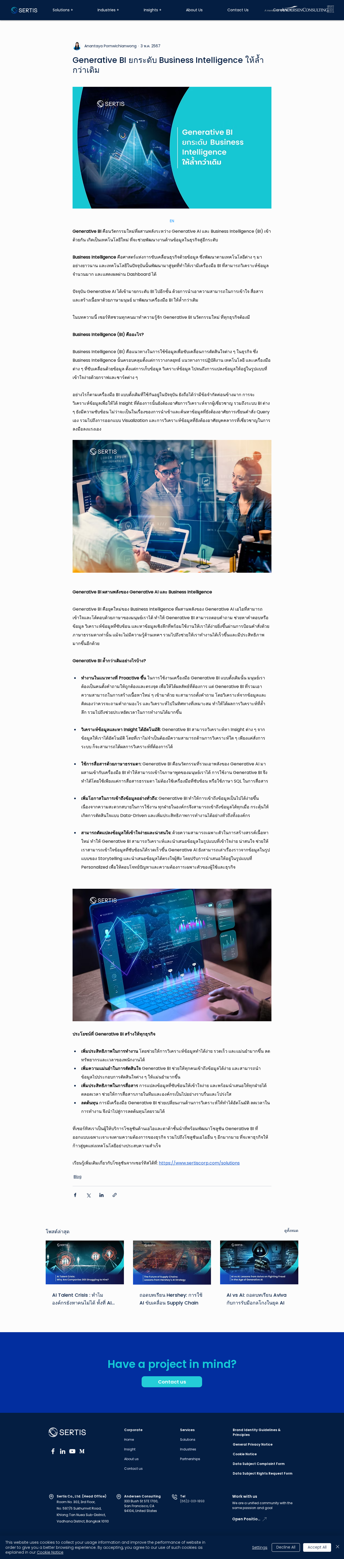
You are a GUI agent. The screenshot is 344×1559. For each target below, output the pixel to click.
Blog (77, 1176)
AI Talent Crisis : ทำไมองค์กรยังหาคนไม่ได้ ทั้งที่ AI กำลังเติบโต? (82, 1299)
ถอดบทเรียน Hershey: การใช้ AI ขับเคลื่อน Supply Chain (170, 1299)
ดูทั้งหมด (291, 1230)
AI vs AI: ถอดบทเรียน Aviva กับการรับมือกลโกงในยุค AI (256, 1299)
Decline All (285, 1547)
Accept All (317, 1547)
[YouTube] (72, 1451)
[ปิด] (337, 1547)
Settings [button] (259, 1547)
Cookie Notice (50, 1552)
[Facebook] (53, 1451)
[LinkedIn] (62, 1451)
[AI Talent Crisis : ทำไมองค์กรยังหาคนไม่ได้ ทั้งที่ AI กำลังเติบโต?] (85, 1262)
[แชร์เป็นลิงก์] (114, 1195)
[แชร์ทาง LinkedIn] (101, 1195)
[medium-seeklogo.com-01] (82, 1451)
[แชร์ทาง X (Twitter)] (88, 1195)
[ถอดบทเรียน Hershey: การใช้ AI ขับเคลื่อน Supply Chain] (172, 1263)
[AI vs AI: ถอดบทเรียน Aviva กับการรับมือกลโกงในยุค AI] (259, 1262)
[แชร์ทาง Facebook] (75, 1195)
